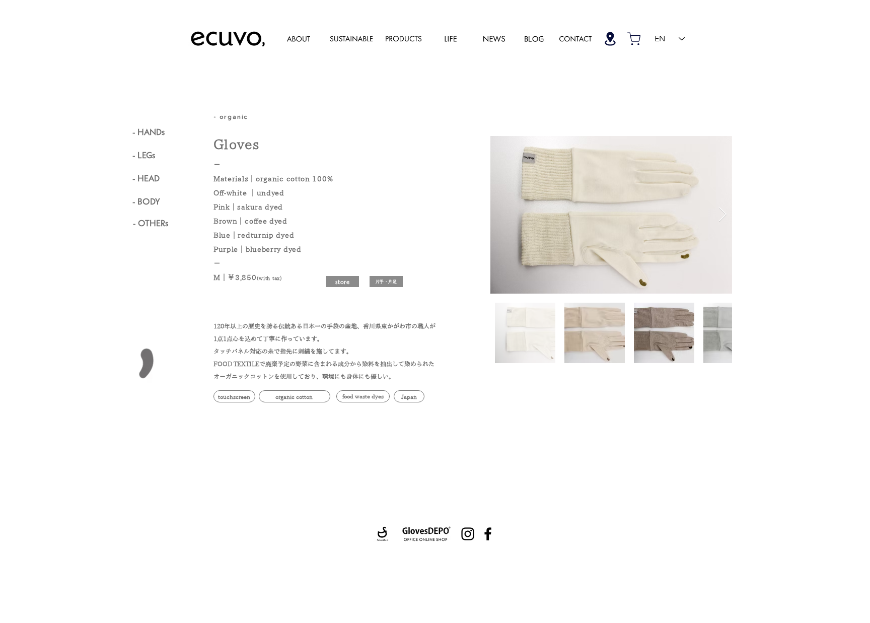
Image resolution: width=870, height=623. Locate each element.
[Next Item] (722, 215)
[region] (298, 38)
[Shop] (610, 38)
